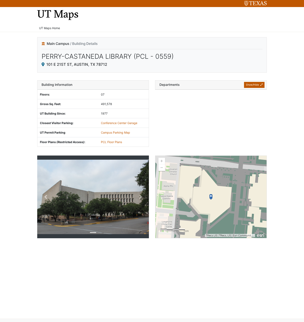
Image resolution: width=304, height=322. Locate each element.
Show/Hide (253, 84)
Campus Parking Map (115, 132)
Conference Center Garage (119, 123)
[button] (45, 197)
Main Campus (58, 44)
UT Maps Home (49, 28)
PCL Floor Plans (111, 142)
